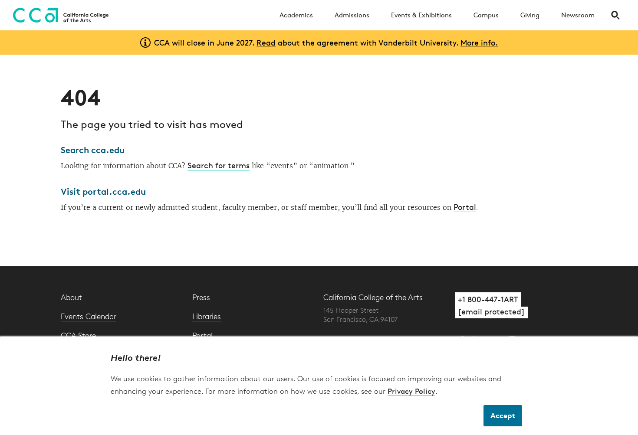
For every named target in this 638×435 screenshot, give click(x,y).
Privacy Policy (411, 391)
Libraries (206, 316)
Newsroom (578, 15)
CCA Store (78, 335)
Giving (529, 15)
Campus (486, 15)
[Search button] (615, 15)
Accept (502, 415)
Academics (296, 15)
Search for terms (218, 165)
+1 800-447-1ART (488, 299)
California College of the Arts (373, 297)
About (71, 297)
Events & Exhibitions (421, 15)
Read (266, 42)
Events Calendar (88, 316)
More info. (479, 42)
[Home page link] (59, 15)
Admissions (352, 15)
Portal (465, 207)
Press (201, 297)
